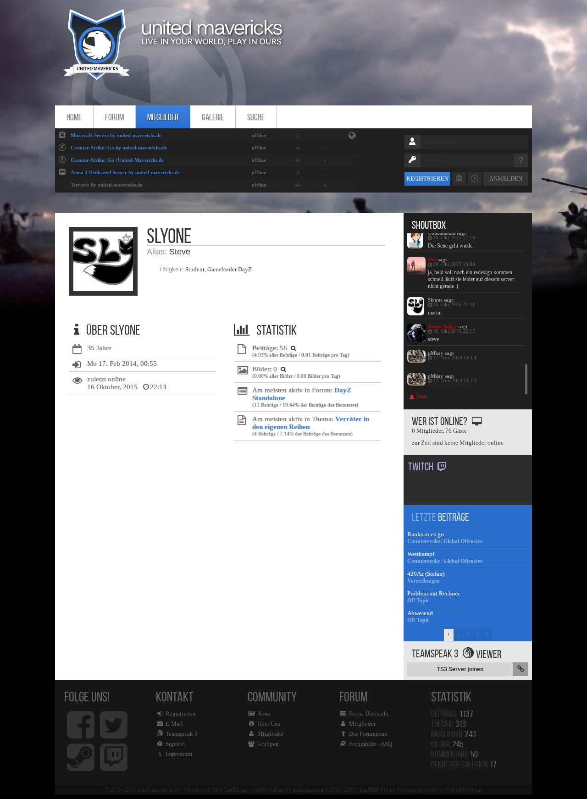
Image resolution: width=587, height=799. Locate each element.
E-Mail (174, 723)
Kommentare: (454, 754)
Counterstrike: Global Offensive (444, 541)
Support (175, 743)
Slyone (435, 300)
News (264, 713)
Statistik (453, 696)
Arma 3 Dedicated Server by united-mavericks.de (125, 172)
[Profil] (416, 239)
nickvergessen (308, 790)
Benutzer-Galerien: (464, 764)
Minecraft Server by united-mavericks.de (116, 135)
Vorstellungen (423, 581)
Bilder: (447, 744)
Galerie (213, 117)
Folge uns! (87, 696)
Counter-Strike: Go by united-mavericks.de (119, 147)
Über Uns (268, 723)
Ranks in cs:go (425, 534)
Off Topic (418, 600)
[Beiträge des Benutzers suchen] (292, 348)
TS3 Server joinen (460, 669)
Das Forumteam (368, 733)
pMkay (435, 353)
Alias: (157, 251)
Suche (256, 117)
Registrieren (427, 178)
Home (74, 117)
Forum (114, 117)
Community (272, 718)
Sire (432, 259)
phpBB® (369, 790)
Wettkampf (420, 554)
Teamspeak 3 (182, 733)
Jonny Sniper (442, 326)
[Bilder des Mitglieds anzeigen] (282, 369)
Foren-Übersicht (369, 713)
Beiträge (453, 517)
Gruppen (268, 743)
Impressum (179, 753)
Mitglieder (162, 117)
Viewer (488, 654)
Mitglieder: (453, 734)
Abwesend (420, 613)
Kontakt (177, 723)
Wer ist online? (439, 421)
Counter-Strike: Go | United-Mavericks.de (117, 160)
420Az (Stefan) (425, 573)
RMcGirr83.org (229, 790)
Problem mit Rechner (433, 593)
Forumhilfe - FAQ (370, 743)
